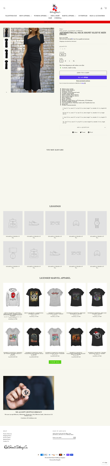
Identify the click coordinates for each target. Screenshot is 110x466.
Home (61, 29)
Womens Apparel (40, 16)
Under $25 (58, 18)
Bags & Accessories (97, 16)
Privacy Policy (7, 437)
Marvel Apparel (68, 16)
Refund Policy (6, 439)
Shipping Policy (7, 435)
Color (62, 52)
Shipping (62, 41)
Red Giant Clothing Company (71, 31)
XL (74, 61)
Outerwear (82, 16)
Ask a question (83, 127)
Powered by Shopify (55, 460)
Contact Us (6, 441)
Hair (50, 18)
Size (61, 58)
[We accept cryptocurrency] (28, 393)
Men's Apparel (24, 16)
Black (62, 55)
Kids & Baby (55, 16)
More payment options (83, 80)
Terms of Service (7, 434)
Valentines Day (11, 16)
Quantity (63, 46)
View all (55, 362)
